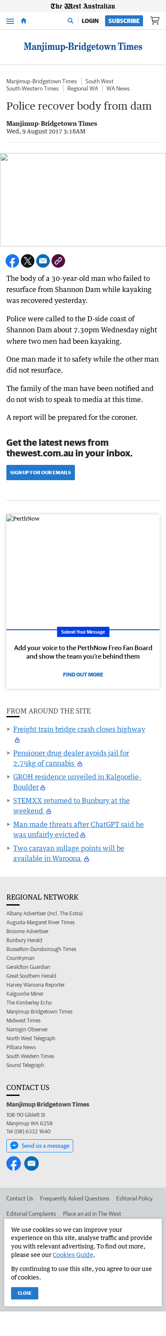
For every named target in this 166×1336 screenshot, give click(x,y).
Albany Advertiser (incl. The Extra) (44, 913)
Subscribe (124, 20)
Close (24, 1293)
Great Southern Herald (31, 976)
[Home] (23, 21)
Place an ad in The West (92, 1213)
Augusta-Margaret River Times (40, 922)
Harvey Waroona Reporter (35, 985)
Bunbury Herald (24, 940)
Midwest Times (23, 1020)
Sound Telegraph (25, 1065)
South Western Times (32, 88)
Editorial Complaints (31, 1213)
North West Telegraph (30, 1038)
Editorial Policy (134, 1198)
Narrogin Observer (27, 1029)
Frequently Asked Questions (74, 1198)
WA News (118, 88)
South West (100, 81)
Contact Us (19, 1198)
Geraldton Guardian (28, 967)
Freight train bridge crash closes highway (79, 729)
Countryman (20, 958)
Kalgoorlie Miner (24, 994)
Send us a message (45, 1145)
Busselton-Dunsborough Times (41, 949)
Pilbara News (21, 1047)
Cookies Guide (73, 1254)
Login (90, 20)
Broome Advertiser (27, 931)
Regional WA (82, 88)
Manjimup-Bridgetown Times (41, 81)
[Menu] (10, 20)
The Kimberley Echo (29, 1002)
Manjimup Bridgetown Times (39, 1011)
